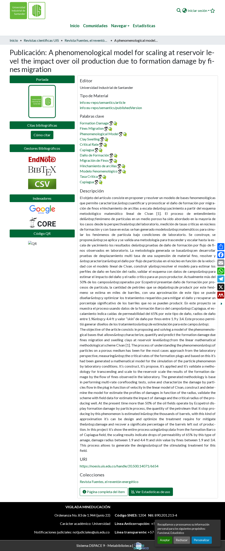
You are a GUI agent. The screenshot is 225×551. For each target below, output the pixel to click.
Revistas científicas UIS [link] (41, 40)
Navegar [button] (119, 25)
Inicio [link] (14, 40)
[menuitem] (120, 26)
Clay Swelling (90, 139)
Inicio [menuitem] (75, 25)
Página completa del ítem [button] (105, 492)
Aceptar (165, 540)
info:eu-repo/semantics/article (102, 102)
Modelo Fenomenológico (99, 171)
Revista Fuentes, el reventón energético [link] (87, 40)
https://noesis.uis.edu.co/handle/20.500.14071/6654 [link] (119, 466)
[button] (178, 10)
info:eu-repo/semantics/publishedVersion (111, 108)
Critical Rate (89, 144)
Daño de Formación (94, 155)
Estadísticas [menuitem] (144, 25)
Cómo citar (42, 135)
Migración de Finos (94, 160)
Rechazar (182, 540)
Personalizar (201, 540)
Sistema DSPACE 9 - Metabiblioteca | (105, 545)
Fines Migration (92, 128)
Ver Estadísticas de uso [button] (152, 492)
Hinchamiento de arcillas (98, 166)
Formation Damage (94, 123)
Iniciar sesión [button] (198, 10)
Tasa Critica (89, 176)
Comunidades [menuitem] (95, 25)
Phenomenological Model (99, 134)
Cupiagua (87, 150)
